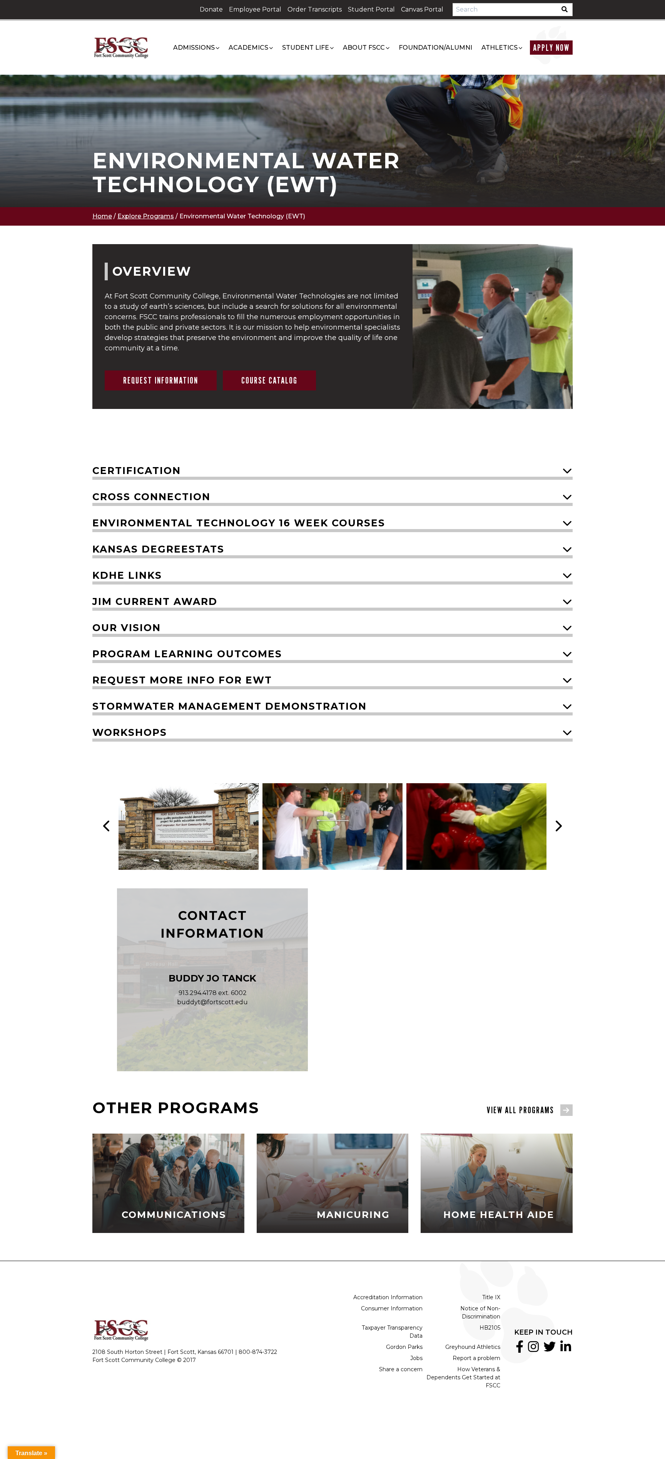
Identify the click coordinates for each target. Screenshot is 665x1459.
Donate (211, 9)
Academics (248, 47)
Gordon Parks (404, 1346)
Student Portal (371, 9)
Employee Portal (255, 9)
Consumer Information (392, 1308)
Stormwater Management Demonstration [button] (229, 706)
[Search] (566, 9)
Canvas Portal (422, 9)
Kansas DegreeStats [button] (158, 549)
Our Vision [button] (126, 627)
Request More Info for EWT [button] (182, 680)
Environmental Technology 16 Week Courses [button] (238, 523)
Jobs (416, 1358)
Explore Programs (145, 216)
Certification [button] (136, 470)
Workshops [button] (129, 732)
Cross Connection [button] (151, 497)
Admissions (194, 47)
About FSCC (364, 47)
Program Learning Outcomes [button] (187, 654)
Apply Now (551, 47)
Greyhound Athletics (472, 1346)
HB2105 (490, 1327)
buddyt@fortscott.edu (212, 1002)
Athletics (499, 47)
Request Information (160, 380)
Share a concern (401, 1369)
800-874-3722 (258, 1351)
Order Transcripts (314, 9)
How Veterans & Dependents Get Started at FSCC (463, 1377)
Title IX (491, 1297)
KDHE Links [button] (127, 575)
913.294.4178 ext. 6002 (213, 993)
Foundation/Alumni (435, 47)
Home (102, 216)
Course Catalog (269, 380)
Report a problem (476, 1358)
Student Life (305, 47)
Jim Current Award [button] (154, 601)
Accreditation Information (388, 1297)
